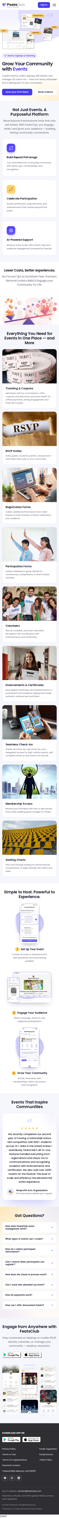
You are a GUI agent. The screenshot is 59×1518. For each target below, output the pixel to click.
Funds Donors (46, 1454)
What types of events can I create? (24, 1239)
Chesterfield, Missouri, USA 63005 (19, 1471)
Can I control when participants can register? (24, 1263)
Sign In (43, 4)
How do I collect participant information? (20, 1250)
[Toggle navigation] (54, 5)
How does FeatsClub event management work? (19, 1227)
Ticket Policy (45, 1459)
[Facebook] (5, 1478)
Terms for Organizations (14, 1459)
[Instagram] (12, 1478)
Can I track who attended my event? (24, 1284)
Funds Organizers (48, 1448)
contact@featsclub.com (29, 1491)
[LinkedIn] (18, 1478)
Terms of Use (9, 1454)
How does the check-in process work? (26, 1274)
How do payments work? (18, 1295)
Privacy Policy (9, 1448)
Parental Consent (11, 1465)
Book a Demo (45, 91)
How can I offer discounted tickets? (24, 1305)
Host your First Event (17, 91)
